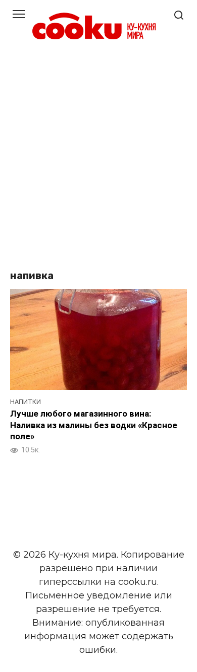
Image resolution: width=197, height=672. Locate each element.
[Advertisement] (98, 156)
